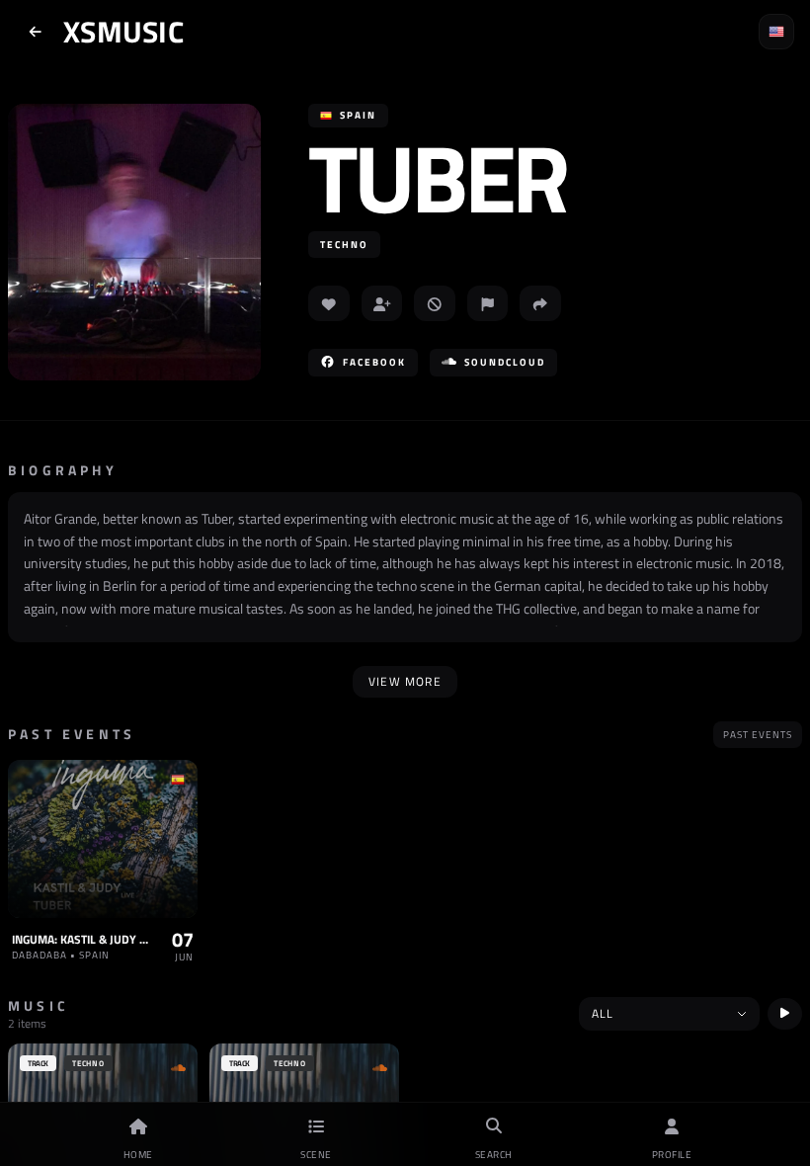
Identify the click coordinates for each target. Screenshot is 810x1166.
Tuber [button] (437, 177)
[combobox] (669, 1014)
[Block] (434, 303)
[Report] (488, 303)
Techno (344, 244)
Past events (757, 734)
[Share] (540, 303)
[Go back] (35, 31)
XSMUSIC (123, 31)
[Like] (329, 303)
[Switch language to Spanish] (776, 31)
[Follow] (382, 303)
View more (405, 681)
